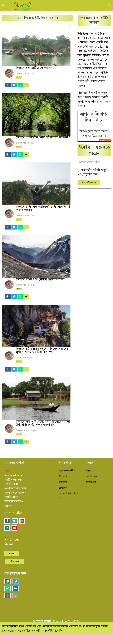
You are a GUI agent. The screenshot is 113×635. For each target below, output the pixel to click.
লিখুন (88, 470)
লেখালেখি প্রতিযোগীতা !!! (68, 495)
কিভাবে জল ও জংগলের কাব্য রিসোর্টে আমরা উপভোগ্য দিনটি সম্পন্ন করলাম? (43, 423)
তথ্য (18, 77)
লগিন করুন (14, 561)
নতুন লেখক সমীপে (67, 470)
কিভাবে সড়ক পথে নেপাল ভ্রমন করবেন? (40, 279)
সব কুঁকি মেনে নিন (53, 630)
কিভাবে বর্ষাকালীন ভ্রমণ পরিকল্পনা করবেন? (43, 137)
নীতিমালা (63, 476)
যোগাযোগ (63, 488)
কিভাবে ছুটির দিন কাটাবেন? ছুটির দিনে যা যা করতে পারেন (43, 208)
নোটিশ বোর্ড (91, 482)
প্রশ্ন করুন (63, 482)
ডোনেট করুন (91, 476)
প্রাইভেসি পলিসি (32, 630)
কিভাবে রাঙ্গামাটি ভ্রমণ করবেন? (35, 68)
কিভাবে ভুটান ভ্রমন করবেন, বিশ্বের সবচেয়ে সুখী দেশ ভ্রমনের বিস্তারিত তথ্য (42, 350)
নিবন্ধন (11, 553)
